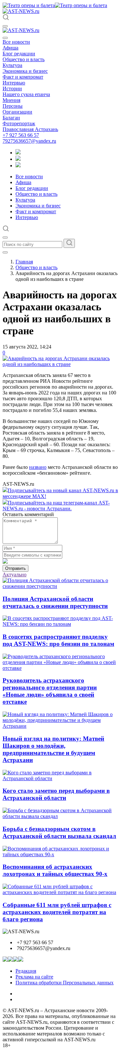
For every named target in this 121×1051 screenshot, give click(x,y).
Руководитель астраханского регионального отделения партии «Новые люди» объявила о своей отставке (50, 691)
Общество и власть (24, 59)
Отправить (15, 568)
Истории (12, 88)
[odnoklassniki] (18, 159)
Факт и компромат (23, 77)
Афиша (10, 47)
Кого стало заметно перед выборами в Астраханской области (56, 794)
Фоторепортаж (19, 123)
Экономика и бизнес (25, 71)
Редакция (25, 971)
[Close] (5, 38)
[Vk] (18, 165)
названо (37, 467)
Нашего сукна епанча (26, 94)
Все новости (16, 42)
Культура (12, 65)
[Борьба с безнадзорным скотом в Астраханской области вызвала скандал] (60, 816)
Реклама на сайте (34, 976)
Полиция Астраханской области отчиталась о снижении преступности (55, 602)
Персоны (13, 106)
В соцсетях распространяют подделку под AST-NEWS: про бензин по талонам (58, 640)
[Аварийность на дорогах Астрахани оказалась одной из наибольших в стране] (60, 364)
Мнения (11, 100)
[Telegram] (18, 152)
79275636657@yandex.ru (29, 141)
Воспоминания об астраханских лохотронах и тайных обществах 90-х (55, 870)
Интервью (14, 82)
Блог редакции (19, 53)
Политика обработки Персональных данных (64, 982)
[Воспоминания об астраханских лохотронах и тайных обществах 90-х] (60, 854)
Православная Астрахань (30, 129)
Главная (24, 261)
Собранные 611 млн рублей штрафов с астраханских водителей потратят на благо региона (57, 912)
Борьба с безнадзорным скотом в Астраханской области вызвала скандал (59, 832)
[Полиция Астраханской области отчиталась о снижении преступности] (60, 586)
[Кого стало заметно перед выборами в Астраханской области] (60, 778)
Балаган (11, 117)
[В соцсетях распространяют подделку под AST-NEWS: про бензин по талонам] (60, 624)
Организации (17, 112)
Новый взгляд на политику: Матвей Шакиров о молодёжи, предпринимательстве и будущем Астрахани (53, 749)
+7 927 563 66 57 (21, 135)
